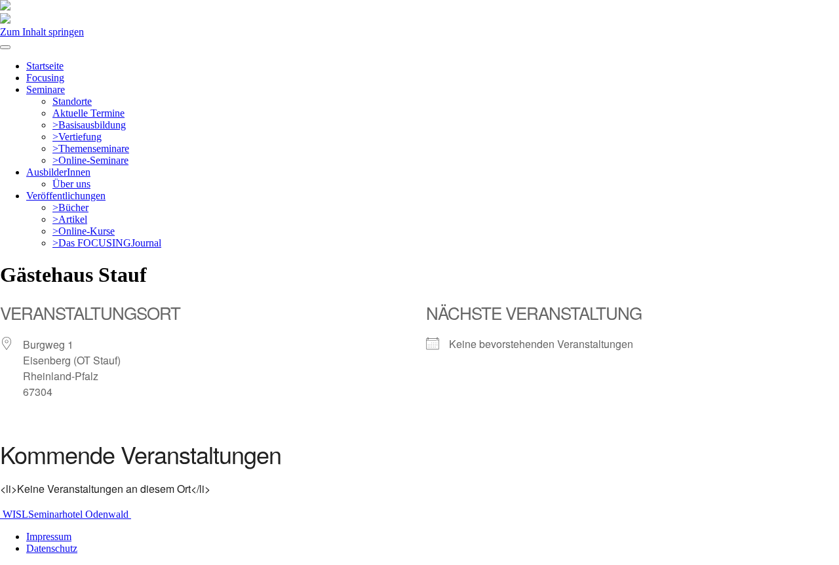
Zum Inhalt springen (42, 31)
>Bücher (70, 207)
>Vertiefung (77, 136)
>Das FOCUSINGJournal (106, 242)
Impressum (48, 536)
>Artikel (69, 219)
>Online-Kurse (83, 231)
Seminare (45, 89)
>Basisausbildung (89, 124)
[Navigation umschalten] (5, 47)
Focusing (45, 77)
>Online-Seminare (90, 160)
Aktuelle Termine (88, 113)
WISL (14, 514)
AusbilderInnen (58, 172)
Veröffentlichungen (66, 195)
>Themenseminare (90, 148)
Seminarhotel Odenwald (79, 514)
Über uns (71, 183)
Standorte (72, 101)
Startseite (45, 65)
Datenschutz (51, 548)
